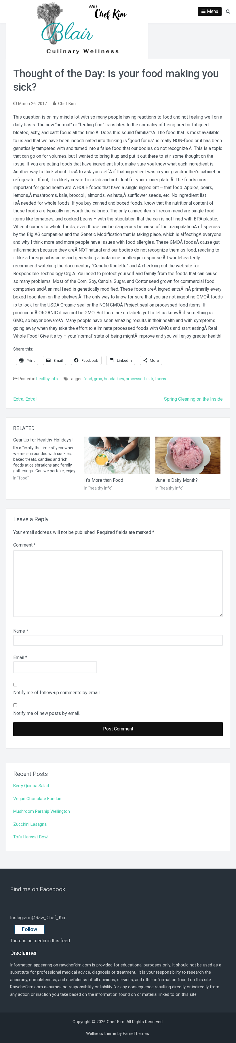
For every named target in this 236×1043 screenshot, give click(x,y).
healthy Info (47, 378)
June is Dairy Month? (176, 480)
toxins (160, 378)
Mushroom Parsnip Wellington (41, 811)
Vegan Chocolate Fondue (37, 798)
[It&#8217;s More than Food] (117, 455)
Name (20, 631)
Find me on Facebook (37, 889)
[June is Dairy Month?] (188, 455)
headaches (114, 378)
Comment (24, 545)
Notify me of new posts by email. (46, 713)
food (87, 378)
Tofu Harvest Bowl (30, 837)
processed (135, 378)
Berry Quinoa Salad (31, 785)
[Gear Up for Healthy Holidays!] (48, 459)
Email (20, 657)
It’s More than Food (103, 480)
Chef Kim (67, 103)
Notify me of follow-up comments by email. (56, 692)
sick (149, 378)
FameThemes (136, 1033)
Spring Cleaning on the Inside (193, 399)
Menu (212, 11)
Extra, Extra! (25, 399)
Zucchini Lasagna (30, 824)
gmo (98, 378)
